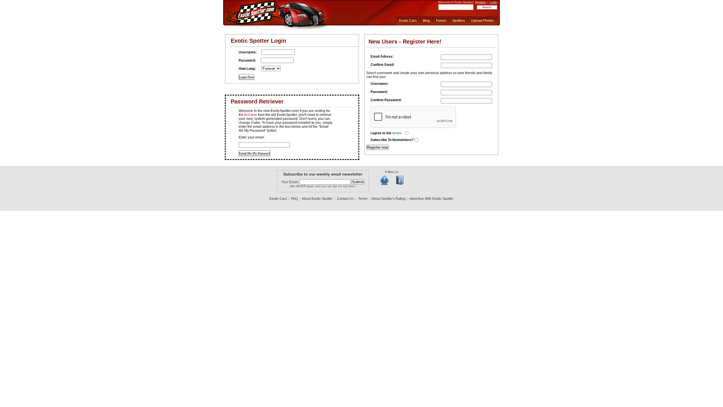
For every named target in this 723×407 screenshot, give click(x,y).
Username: (380, 84)
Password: (379, 92)
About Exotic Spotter (317, 199)
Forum (441, 21)
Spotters (458, 21)
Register (480, 2)
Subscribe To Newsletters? (393, 140)
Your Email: (290, 182)
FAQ (294, 199)
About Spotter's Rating (388, 199)
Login (493, 2)
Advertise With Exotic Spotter (432, 199)
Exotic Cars (408, 21)
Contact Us (345, 199)
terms (397, 133)
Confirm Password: (386, 100)
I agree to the (386, 133)
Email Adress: (382, 57)
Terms (362, 199)
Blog (426, 21)
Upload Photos (482, 21)
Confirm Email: (383, 65)
